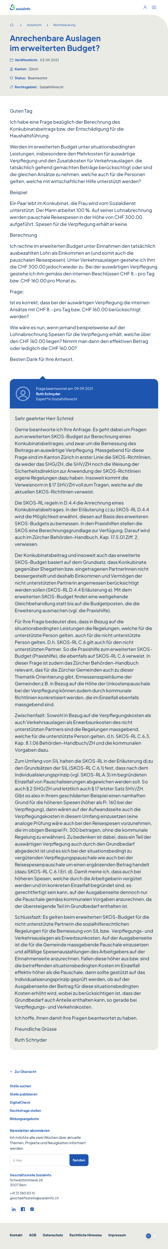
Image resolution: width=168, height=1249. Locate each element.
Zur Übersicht (25, 1071)
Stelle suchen (20, 1086)
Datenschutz (53, 1235)
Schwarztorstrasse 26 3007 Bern (26, 1182)
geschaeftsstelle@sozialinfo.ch (34, 1198)
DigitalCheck (20, 1102)
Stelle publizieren (23, 1094)
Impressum (117, 1235)
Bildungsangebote (24, 1119)
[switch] (151, 1236)
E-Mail (17, 1160)
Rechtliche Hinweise (85, 1235)
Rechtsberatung (64, 25)
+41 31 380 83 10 (22, 1193)
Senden (79, 1160)
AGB (32, 1235)
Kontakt (16, 1235)
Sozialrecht (34, 25)
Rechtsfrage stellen (25, 1110)
